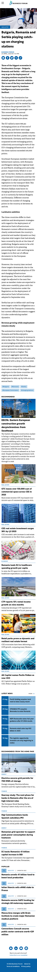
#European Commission (10, 390)
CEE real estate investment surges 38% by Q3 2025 (17, 530)
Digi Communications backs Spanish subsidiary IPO (14, 816)
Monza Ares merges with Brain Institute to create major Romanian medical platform (18, 916)
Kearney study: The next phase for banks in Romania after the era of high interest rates (17, 798)
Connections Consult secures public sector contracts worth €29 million (17, 932)
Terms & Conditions (13, 966)
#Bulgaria (5, 386)
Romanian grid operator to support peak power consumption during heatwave (18, 835)
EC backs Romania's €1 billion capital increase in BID (15, 853)
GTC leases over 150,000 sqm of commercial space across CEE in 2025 (16, 492)
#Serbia (23, 386)
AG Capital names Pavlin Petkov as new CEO (17, 676)
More (30, 693)
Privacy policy (25, 966)
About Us (27, 964)
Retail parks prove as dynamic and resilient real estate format (17, 640)
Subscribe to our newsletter (18, 955)
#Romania (15, 386)
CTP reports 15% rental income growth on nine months (16, 603)
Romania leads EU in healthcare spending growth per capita (16, 566)
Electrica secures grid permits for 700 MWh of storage (17, 779)
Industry (5, 27)
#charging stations (27, 390)
